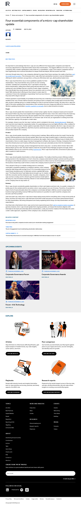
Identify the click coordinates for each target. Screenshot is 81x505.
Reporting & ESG (11, 220)
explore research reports (52, 392)
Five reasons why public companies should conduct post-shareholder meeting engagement (29, 222)
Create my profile (68, 478)
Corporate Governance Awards (54, 274)
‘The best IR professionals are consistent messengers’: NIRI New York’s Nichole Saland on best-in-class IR (33, 235)
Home (7, 15)
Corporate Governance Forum (17, 274)
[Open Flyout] (74, 4)
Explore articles (12, 353)
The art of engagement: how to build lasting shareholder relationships (24, 229)
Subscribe (65, 4)
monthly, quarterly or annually (34, 106)
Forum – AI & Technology (15, 305)
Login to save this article (13, 46)
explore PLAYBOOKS (13, 392)
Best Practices (10, 59)
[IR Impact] (8, 4)
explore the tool (49, 353)
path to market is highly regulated (63, 205)
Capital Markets (11, 233)
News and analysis (17, 15)
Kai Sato (8, 39)
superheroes (37, 149)
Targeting (9, 227)
